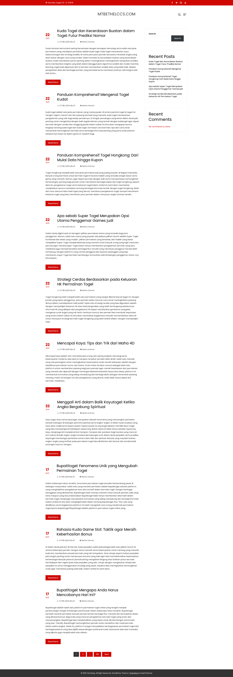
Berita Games (88, 42)
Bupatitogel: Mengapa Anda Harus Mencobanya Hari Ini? (87, 592)
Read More (53, 82)
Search (152, 33)
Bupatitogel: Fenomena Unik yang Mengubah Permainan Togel (97, 468)
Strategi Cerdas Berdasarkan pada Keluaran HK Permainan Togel (97, 282)
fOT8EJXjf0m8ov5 (67, 42)
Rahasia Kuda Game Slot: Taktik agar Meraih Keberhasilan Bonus (96, 532)
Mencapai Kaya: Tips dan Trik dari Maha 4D (95, 343)
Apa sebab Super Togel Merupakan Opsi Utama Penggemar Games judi (93, 218)
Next (106, 654)
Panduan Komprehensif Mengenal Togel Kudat (93, 97)
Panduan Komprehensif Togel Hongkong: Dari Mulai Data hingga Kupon (97, 158)
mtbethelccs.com (116, 14)
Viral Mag (133, 673)
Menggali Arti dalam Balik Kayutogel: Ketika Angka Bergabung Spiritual (96, 404)
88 (97, 654)
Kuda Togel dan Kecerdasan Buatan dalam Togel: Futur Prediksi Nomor (96, 33)
